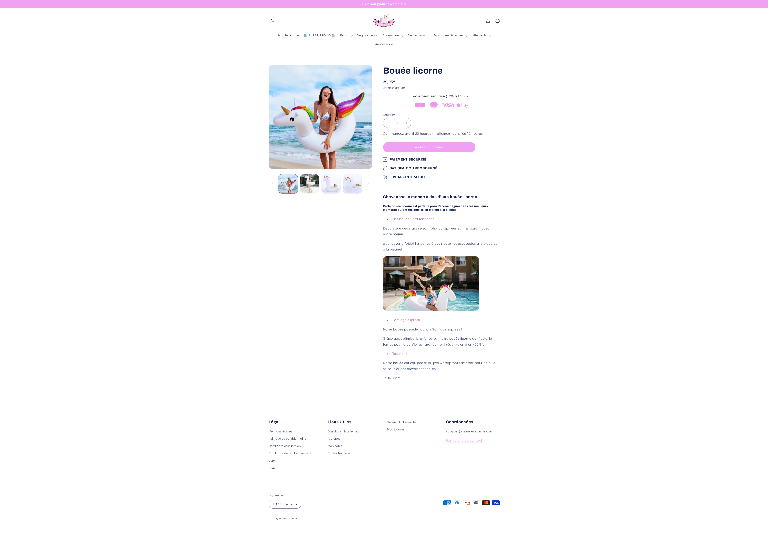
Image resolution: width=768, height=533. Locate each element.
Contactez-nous (339, 453)
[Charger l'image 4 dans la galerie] (352, 184)
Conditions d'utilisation (285, 446)
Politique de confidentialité (288, 438)
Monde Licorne (288, 519)
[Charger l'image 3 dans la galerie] (331, 184)
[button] (273, 20)
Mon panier (335, 446)
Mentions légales (280, 431)
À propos (334, 438)
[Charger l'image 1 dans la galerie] (288, 184)
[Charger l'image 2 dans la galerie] (309, 184)
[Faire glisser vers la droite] (368, 183)
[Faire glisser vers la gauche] (273, 183)
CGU (272, 468)
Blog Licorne (396, 429)
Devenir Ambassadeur (403, 422)
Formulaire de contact (464, 441)
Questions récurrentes (343, 431)
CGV (272, 460)
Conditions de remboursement (290, 453)
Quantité (389, 114)
